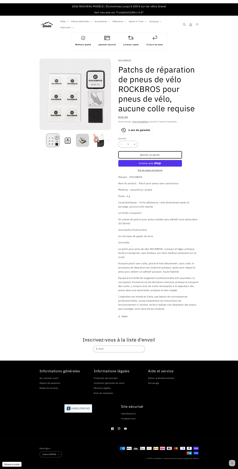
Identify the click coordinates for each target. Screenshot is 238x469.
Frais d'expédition (140, 122)
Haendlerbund (128, 413)
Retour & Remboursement (161, 378)
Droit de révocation (103, 393)
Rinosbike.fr (158, 458)
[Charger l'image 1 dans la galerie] (53, 140)
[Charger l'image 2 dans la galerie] (67, 140)
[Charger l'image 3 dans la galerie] (82, 140)
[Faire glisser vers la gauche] (43, 140)
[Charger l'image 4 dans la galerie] (97, 140)
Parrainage (153, 383)
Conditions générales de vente (109, 383)
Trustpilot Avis (128, 418)
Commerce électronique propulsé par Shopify (181, 458)
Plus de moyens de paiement (150, 170)
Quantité (122, 138)
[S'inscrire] (142, 349)
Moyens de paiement (50, 383)
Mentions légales (102, 388)
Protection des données (106, 378)
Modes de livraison (49, 388)
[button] (64, 21)
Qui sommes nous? (49, 378)
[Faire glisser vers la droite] (108, 140)
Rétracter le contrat (12, 464)
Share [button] (125, 316)
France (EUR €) (49, 454)
